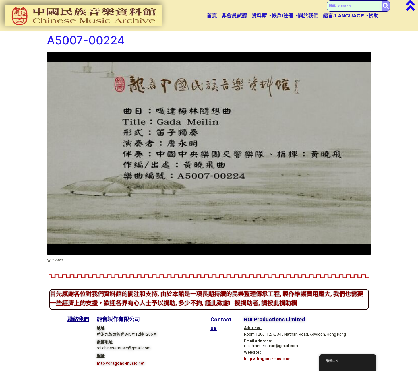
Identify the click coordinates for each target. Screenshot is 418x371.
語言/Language (343, 15)
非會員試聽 (234, 15)
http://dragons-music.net (121, 363)
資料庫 (259, 15)
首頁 (212, 15)
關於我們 (308, 15)
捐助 (374, 15)
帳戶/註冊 (282, 15)
